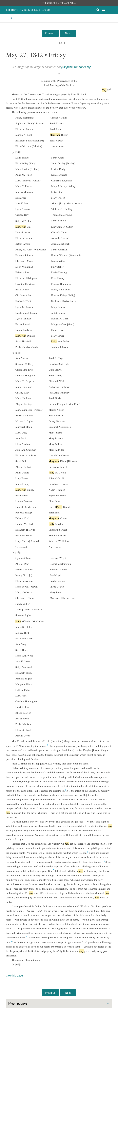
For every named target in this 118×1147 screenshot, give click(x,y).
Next (68, 33)
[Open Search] (97, 10)
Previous (50, 33)
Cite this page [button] (14, 975)
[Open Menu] (103, 9)
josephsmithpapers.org (76, 67)
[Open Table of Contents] (9, 18)
